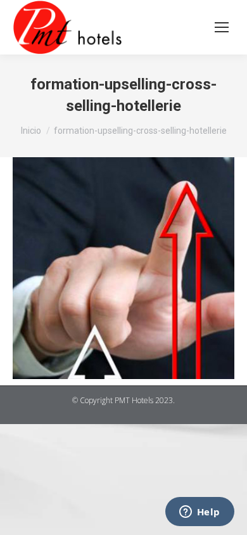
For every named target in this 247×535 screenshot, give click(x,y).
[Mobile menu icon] (221, 27)
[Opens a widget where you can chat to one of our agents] (199, 513)
